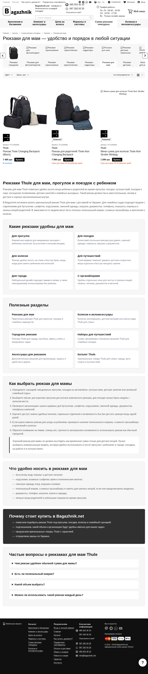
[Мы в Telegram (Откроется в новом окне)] (83, 2)
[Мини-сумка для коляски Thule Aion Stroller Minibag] (123, 112)
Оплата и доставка (62, 648)
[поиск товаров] (90, 17)
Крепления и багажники (15, 23)
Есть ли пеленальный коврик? (34, 573)
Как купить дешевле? (31, 2)
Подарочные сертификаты (54, 2)
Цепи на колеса (59, 23)
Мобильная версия (13, 624)
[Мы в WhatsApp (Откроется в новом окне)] (87, 2)
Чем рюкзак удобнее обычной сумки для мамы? (46, 563)
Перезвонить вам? (73, 12)
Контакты (58, 663)
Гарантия (58, 659)
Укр (103, 2)
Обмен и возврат (61, 652)
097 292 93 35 (77, 9)
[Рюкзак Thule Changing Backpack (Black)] (25, 112)
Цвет (7, 75)
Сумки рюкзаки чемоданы (104, 23)
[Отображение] (140, 75)
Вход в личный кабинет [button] (64, 628)
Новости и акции (61, 655)
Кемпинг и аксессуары (39, 23)
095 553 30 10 (77, 4)
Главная (6, 2)
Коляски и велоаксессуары (131, 23)
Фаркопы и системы (79, 23)
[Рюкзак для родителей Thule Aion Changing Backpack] (74, 112)
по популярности (121, 75)
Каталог (15, 2)
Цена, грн (21, 75)
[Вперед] (145, 55)
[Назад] (2, 55)
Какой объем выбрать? (30, 584)
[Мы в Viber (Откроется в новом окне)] (80, 2)
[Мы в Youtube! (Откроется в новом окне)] (90, 2)
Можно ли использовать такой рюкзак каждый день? (49, 595)
